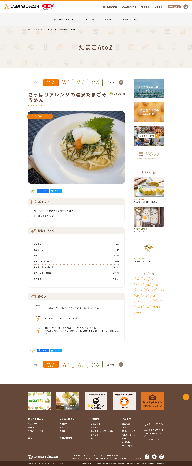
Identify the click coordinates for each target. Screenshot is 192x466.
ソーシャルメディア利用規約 (130, 458)
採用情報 (145, 7)
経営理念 (126, 438)
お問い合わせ (174, 7)
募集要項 (94, 434)
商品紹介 (108, 19)
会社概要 (126, 423)
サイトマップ (97, 455)
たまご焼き (148, 301)
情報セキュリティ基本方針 (82, 458)
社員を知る (95, 427)
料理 (153, 296)
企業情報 (158, 7)
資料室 (62, 431)
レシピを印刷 (119, 94)
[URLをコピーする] (32, 191)
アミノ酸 (139, 306)
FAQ (92, 438)
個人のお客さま (110, 7)
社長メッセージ (128, 434)
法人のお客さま (129, 7)
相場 (137, 279)
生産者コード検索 (130, 19)
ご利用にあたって (111, 455)
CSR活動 (126, 442)
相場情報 (63, 423)
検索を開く (185, 6)
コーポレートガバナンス (153, 434)
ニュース (32, 437)
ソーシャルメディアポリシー (106, 458)
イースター (139, 290)
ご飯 (144, 279)
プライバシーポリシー (80, 455)
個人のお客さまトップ (63, 19)
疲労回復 (156, 306)
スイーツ (139, 285)
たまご (152, 279)
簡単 (148, 285)
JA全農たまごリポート (154, 429)
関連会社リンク (128, 431)
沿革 (124, 427)
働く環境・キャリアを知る (102, 431)
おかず (150, 290)
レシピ (138, 301)
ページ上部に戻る (186, 397)
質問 (137, 296)
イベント (156, 285)
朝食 (158, 301)
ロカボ (159, 290)
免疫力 (138, 312)
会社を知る (95, 423)
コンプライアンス (151, 439)
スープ (145, 296)
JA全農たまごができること (154, 424)
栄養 (148, 306)
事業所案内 (127, 445)
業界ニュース (65, 427)
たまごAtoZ (89, 19)
